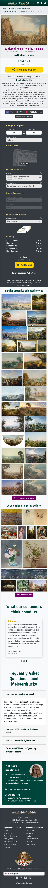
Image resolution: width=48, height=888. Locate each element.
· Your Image (30, 830)
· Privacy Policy (8, 839)
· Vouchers (29, 842)
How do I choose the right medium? (21, 740)
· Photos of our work (32, 839)
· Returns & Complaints (10, 844)
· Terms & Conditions (10, 836)
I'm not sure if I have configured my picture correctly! (21, 750)
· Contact (6, 830)
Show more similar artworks (24, 498)
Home (4, 9)
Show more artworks (24, 595)
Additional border (11, 137)
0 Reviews (28, 117)
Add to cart (25, 265)
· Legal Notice (7, 833)
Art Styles (11, 9)
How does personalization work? (20, 694)
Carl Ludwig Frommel (11, 11)
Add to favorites (35, 112)
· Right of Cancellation (10, 842)
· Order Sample (30, 844)
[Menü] (2, 3)
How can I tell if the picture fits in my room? (22, 731)
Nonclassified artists (23, 9)
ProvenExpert (16, 651)
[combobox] (24, 140)
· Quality (28, 836)
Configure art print (25, 69)
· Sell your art (30, 833)
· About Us (6, 847)
